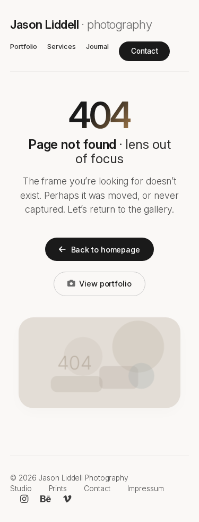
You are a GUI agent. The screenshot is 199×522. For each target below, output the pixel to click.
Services (61, 46)
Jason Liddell (81, 24)
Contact (144, 51)
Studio (20, 488)
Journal (97, 46)
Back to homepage (105, 249)
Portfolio (23, 46)
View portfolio (105, 283)
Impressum (145, 488)
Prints (58, 488)
